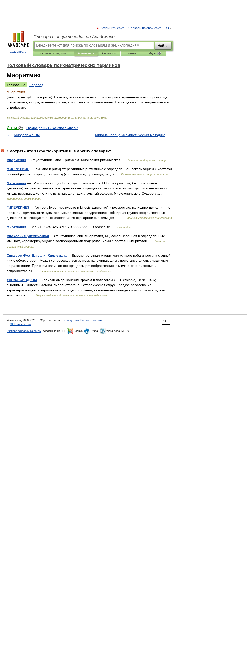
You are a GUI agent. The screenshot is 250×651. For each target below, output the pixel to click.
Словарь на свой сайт (144, 28)
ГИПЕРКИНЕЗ (18, 207)
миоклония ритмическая (28, 236)
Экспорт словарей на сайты (24, 330)
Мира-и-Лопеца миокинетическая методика (130, 135)
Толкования (86, 53)
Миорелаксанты (27, 135)
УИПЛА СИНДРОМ (22, 280)
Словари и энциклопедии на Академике (74, 36)
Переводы (109, 53)
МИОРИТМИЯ (18, 169)
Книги (132, 53)
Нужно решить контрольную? (52, 128)
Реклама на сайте (91, 320)
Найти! (163, 46)
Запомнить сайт (112, 28)
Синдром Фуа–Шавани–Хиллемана (37, 255)
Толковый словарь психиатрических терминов (53, 53)
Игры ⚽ (155, 53)
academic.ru (18, 51)
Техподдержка (70, 320)
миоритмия (16, 160)
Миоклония (16, 183)
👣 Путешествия (20, 324)
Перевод (36, 85)
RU (167, 28)
